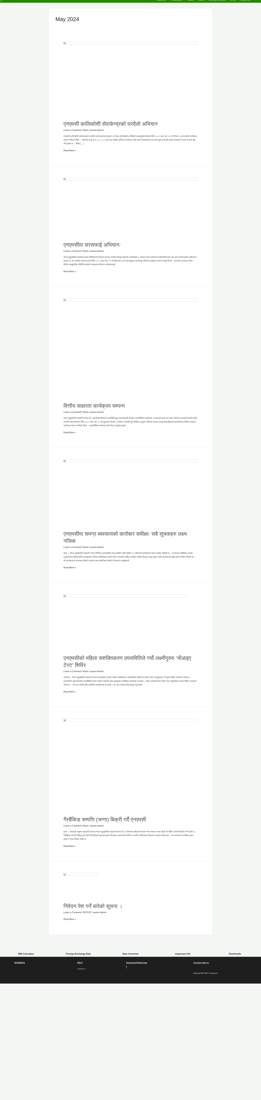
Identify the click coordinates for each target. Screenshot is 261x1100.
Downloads (235, 954)
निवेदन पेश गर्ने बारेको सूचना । (93, 906)
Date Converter (130, 954)
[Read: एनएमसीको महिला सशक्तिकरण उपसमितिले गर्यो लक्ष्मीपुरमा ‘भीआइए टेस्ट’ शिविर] (124, 623)
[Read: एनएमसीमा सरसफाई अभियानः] (130, 207)
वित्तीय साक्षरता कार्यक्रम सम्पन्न (94, 406)
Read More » (69, 150)
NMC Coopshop (20, 975)
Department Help (83, 966)
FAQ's (79, 972)
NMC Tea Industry (21, 978)
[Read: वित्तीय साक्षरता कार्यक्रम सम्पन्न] (130, 348)
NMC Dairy (18, 969)
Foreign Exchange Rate (78, 954)
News (85, 130)
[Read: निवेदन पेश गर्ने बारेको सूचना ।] (80, 886)
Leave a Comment (72, 130)
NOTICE (87, 912)
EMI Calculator (26, 954)
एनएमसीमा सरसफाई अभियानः (92, 245)
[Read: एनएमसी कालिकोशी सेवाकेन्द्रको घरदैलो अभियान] (130, 79)
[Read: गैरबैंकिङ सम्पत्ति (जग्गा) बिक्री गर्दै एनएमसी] (130, 765)
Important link (182, 954)
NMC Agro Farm (20, 972)
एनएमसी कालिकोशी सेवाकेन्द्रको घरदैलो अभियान (110, 124)
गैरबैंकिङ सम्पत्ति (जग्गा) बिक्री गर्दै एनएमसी (104, 820)
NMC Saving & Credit (22, 966)
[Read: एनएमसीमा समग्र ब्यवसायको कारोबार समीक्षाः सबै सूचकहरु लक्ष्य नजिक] (130, 493)
